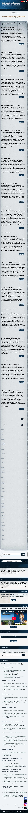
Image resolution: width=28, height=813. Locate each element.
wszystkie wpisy (24, 591)
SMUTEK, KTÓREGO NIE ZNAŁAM (11, 689)
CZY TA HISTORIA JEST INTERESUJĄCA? (12, 716)
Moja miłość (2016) (7, 754)
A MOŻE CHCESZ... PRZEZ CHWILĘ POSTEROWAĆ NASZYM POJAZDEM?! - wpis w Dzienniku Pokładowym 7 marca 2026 (15, 740)
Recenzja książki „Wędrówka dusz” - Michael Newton (14, 752)
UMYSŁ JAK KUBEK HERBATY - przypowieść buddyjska (15, 728)
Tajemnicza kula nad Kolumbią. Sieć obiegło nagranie (14, 702)
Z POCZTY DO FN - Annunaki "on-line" (12, 796)
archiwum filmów (13, 626)
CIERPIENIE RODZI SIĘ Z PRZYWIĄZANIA (12, 725)
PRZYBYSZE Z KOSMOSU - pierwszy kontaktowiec (14, 774)
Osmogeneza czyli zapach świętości (11, 766)
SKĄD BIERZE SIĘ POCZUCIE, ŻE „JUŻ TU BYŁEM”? (14, 710)
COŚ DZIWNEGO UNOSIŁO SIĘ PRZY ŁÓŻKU (13, 683)
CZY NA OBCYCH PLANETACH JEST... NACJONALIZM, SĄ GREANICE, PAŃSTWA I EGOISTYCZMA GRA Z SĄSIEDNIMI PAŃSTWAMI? (15, 794)
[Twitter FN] (25, 801)
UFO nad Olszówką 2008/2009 (10, 791)
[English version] (22, 1)
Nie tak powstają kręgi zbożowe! (10, 765)
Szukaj (24, 561)
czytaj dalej (21, 44)
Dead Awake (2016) (7, 755)
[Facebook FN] (25, 798)
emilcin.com (25, 579)
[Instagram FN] (25, 804)
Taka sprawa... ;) (7, 763)
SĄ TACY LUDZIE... (8, 724)
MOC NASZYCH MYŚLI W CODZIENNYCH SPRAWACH (15, 686)
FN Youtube (23, 605)
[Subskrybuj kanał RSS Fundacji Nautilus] (24, 1)
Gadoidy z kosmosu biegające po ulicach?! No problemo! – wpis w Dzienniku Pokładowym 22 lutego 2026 (14, 745)
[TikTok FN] (25, 808)
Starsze (19, 425)
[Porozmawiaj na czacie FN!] (26, 1)
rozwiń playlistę (14, 641)
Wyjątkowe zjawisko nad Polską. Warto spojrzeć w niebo (15, 697)
